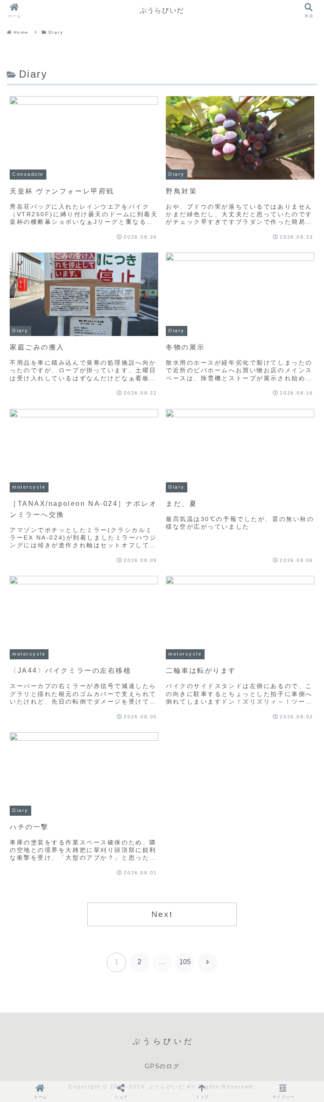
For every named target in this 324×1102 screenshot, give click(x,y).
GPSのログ (162, 1066)
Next (162, 914)
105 (185, 961)
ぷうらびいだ (162, 10)
